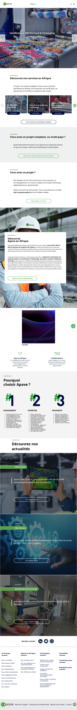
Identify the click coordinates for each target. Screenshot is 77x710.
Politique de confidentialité (39, 704)
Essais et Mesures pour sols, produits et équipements (48, 685)
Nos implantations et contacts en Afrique (28, 668)
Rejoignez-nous (65, 668)
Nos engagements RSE (9, 675)
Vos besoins (45, 653)
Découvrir (13, 113)
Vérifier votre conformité (44, 665)
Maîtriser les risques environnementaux (47, 661)
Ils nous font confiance (9, 684)
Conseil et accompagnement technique (46, 674)
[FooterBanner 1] (7, 706)
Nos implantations (8, 669)
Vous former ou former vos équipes (48, 680)
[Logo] (8, 6)
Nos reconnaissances (9, 678)
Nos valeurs (6, 687)
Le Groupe (6, 653)
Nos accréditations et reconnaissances (28, 664)
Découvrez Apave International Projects (38, 156)
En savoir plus (20, 54)
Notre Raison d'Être (8, 663)
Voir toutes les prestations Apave (38, 122)
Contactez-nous (65, 660)
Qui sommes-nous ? (27, 660)
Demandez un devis (38, 201)
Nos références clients (28, 672)
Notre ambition (7, 666)
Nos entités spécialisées (10, 672)
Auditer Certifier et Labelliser (46, 669)
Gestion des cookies (57, 704)
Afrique (32, 4)
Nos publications (7, 681)
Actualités (63, 653)
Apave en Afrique (28, 653)
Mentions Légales (21, 704)
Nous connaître (7, 660)
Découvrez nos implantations (22, 278)
